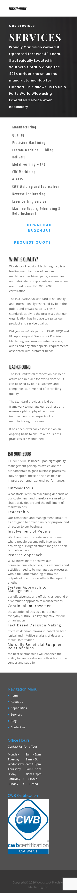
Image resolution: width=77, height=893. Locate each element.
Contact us (18, 727)
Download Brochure (39, 228)
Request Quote (32, 242)
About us (17, 702)
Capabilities (19, 708)
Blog (14, 721)
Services (16, 714)
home (14, 695)
